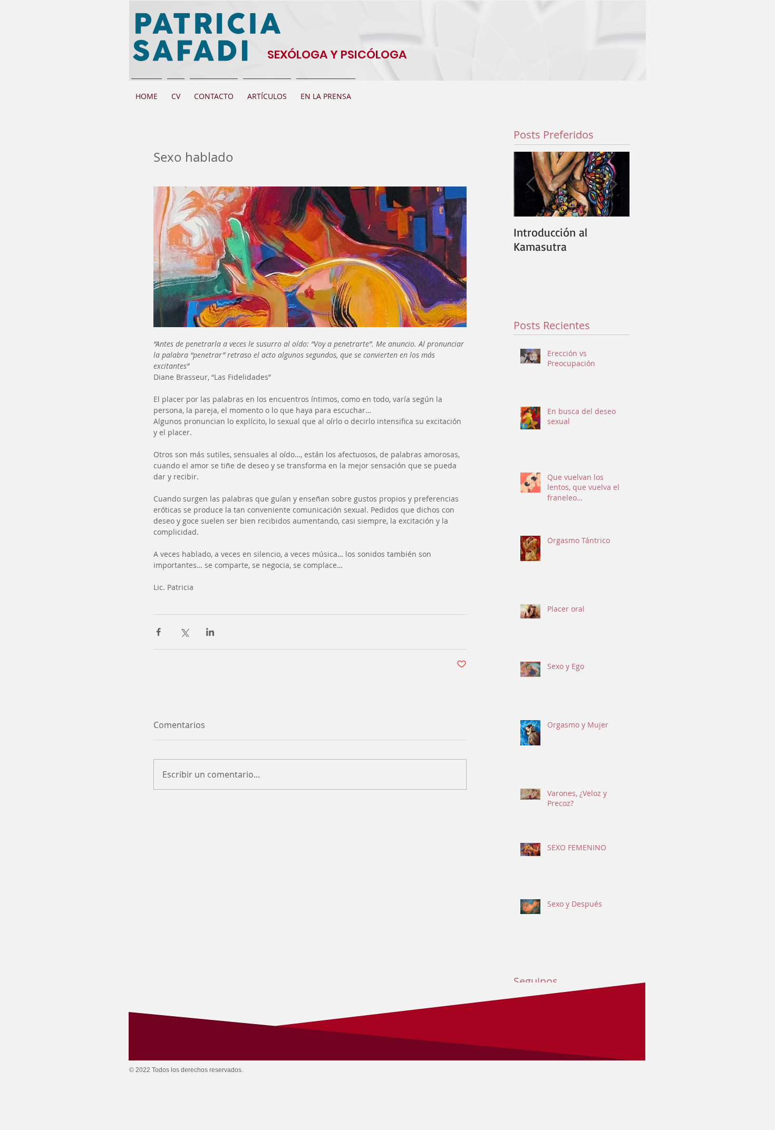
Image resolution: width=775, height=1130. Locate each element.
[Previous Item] (530, 184)
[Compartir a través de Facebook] (158, 632)
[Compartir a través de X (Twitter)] (184, 632)
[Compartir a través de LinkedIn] (210, 632)
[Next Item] (612, 184)
